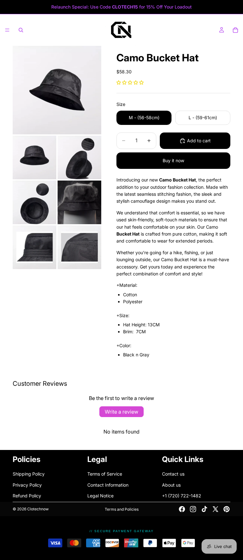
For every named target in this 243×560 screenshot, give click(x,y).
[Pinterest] (226, 509)
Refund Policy (27, 496)
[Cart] (235, 30)
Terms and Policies (122, 509)
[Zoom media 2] (34, 157)
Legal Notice (100, 496)
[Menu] (7, 30)
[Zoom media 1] (57, 90)
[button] (130, 82)
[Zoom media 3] (79, 157)
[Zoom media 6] (34, 247)
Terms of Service (104, 474)
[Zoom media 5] (79, 202)
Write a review (121, 412)
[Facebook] (182, 509)
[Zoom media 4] (34, 202)
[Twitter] (215, 509)
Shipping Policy (29, 474)
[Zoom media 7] (79, 247)
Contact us (173, 474)
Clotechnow (38, 509)
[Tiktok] (204, 509)
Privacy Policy (27, 485)
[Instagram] (193, 509)
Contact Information (107, 485)
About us (171, 485)
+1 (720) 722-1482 (181, 496)
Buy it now (173, 160)
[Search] (21, 30)
